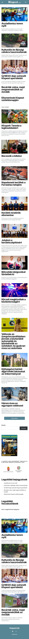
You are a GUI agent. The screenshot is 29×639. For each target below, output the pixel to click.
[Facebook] (13, 631)
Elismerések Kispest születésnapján (13, 494)
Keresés (3, 425)
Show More (14, 418)
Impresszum (14, 634)
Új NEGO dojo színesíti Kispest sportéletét (15, 487)
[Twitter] (16, 631)
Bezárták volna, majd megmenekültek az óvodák (15, 491)
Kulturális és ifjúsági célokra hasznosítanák (16, 485)
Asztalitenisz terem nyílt (10, 483)
